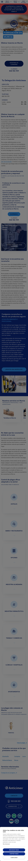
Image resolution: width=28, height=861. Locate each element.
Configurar (14, 857)
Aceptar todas (14, 853)
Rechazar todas (14, 850)
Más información (6, 844)
